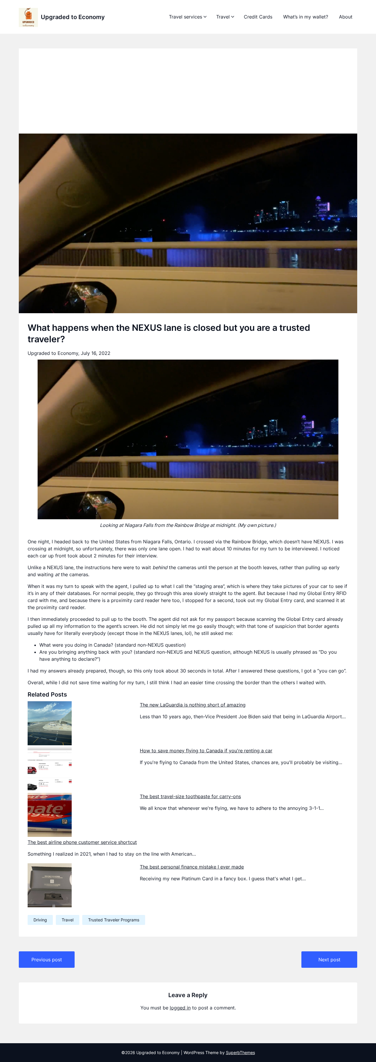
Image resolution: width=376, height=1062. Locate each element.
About (345, 17)
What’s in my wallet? (305, 17)
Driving (40, 919)
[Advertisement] (188, 89)
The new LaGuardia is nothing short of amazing (193, 705)
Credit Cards (258, 17)
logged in (180, 1008)
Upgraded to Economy (73, 17)
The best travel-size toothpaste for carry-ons (190, 796)
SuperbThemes (240, 1052)
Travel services (185, 17)
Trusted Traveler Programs (113, 919)
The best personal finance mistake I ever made (192, 867)
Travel (223, 17)
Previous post (46, 959)
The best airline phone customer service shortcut (82, 842)
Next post (329, 959)
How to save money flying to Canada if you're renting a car (206, 750)
